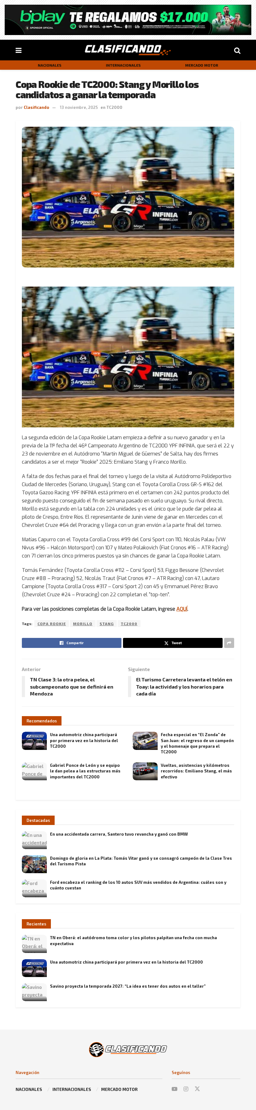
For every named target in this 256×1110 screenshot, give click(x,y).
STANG (107, 623)
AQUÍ (181, 609)
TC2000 (114, 107)
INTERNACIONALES (123, 65)
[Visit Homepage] (128, 50)
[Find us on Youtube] (174, 1089)
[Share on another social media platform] (229, 643)
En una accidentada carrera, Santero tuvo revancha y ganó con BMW (119, 834)
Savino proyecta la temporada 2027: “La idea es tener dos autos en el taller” (128, 986)
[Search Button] (237, 50)
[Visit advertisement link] (128, 20)
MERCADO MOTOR (201, 65)
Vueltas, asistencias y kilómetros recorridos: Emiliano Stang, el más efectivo (196, 771)
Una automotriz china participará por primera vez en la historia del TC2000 (84, 740)
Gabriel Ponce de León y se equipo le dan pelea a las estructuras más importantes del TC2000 (85, 771)
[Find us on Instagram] (186, 1089)
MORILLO (82, 623)
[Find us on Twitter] (197, 1089)
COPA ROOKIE (51, 623)
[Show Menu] (19, 50)
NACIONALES (50, 65)
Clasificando (36, 107)
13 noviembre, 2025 (79, 107)
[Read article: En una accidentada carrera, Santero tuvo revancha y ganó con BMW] (34, 840)
